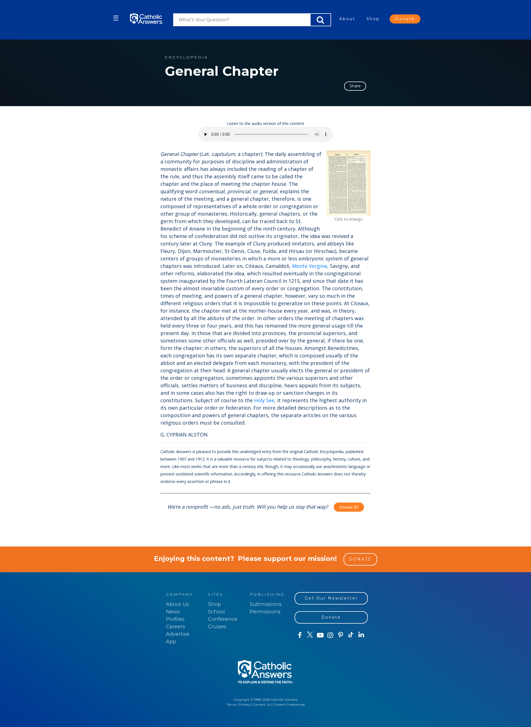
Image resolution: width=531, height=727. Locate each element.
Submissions (266, 604)
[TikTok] (351, 635)
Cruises (217, 627)
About (347, 18)
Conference (222, 619)
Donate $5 (348, 507)
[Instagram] (330, 635)
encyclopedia (186, 57)
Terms (231, 704)
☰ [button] (116, 18)
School (216, 612)
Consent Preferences (289, 704)
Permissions (265, 612)
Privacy (244, 704)
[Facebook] (300, 635)
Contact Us (261, 704)
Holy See (264, 400)
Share (355, 85)
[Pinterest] (340, 635)
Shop (373, 18)
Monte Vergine (309, 266)
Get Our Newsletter (331, 598)
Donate (405, 18)
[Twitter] (310, 635)
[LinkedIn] (361, 635)
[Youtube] (320, 635)
